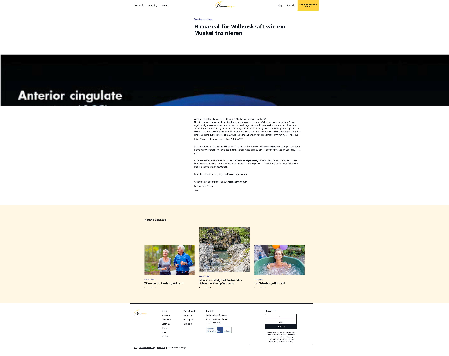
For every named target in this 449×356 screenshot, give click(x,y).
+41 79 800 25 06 (213, 322)
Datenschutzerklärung (147, 348)
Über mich (138, 5)
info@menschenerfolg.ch (217, 319)
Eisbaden (258, 279)
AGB (135, 348)
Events (165, 5)
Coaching (152, 5)
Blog (280, 5)
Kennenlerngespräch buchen (308, 5)
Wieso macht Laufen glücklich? (164, 283)
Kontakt (291, 5)
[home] (224, 5)
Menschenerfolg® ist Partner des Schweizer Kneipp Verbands (220, 281)
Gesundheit (149, 279)
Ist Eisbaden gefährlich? (269, 283)
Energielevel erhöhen (203, 19)
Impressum (161, 348)
